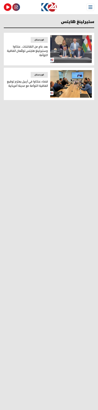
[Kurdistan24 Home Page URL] (49, 7)
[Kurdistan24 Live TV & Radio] (7, 7)
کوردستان (39, 40)
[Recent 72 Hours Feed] (16, 7)
